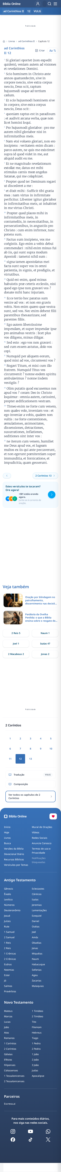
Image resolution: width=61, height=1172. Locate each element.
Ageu (35, 975)
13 (30, 758)
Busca (7, 843)
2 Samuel (9, 937)
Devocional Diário (14, 854)
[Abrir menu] (55, 4)
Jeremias (37, 904)
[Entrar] (38, 4)
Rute (6, 926)
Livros (11, 41)
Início (7, 827)
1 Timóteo (37, 1011)
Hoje (6, 832)
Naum (35, 959)
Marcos (8, 1016)
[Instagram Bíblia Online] (13, 1131)
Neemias (9, 969)
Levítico (8, 899)
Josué (7, 915)
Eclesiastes (38, 888)
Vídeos (35, 832)
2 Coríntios (10, 1048)
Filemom (37, 1027)
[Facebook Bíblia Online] (13, 1139)
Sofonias (37, 969)
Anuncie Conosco (41, 843)
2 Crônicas (10, 959)
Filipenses (9, 1065)
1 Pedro (36, 1043)
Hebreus (37, 1032)
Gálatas (8, 1054)
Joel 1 (16, 643)
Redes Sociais (39, 837)
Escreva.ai (9, 1103)
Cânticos (37, 894)
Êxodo (7, 894)
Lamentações (39, 910)
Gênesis (8, 888)
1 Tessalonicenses (14, 1075)
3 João (35, 1065)
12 (28, 11)
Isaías (35, 899)
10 (50, 748)
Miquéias (37, 953)
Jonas (35, 948)
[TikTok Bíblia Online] (30, 1139)
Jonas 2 (45, 654)
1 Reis (7, 942)
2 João (35, 1059)
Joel (34, 931)
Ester (7, 975)
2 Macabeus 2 (16, 654)
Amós (35, 937)
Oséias (35, 926)
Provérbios (10, 991)
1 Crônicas (10, 953)
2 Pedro (36, 1048)
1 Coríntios (10, 1043)
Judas (35, 1070)
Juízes (7, 921)
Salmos (8, 986)
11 (10, 758)
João (6, 1027)
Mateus (8, 1011)
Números (9, 904)
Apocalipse (38, 1075)
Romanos (9, 1038)
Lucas (7, 1021)
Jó (5, 980)
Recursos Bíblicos (14, 859)
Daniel (35, 921)
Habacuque (38, 964)
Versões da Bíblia (14, 848)
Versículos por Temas (16, 864)
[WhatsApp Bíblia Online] (48, 1131)
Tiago (35, 1038)
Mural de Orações (42, 827)
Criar (42, 50)
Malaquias (38, 986)
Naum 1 (45, 633)
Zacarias (36, 980)
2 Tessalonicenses (14, 1081)
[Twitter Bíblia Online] (48, 1139)
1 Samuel (9, 931)
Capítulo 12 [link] (43, 41)
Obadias (36, 942)
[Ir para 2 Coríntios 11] (7, 475)
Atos (6, 1032)
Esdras (8, 964)
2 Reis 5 (16, 633)
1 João (35, 1054)
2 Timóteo (37, 1016)
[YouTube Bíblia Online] (30, 1131)
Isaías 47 (45, 643)
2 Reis (7, 948)
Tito (34, 1021)
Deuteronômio (12, 910)
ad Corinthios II (26, 41)
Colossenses (11, 1070)
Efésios (8, 1059)
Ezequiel (37, 915)
